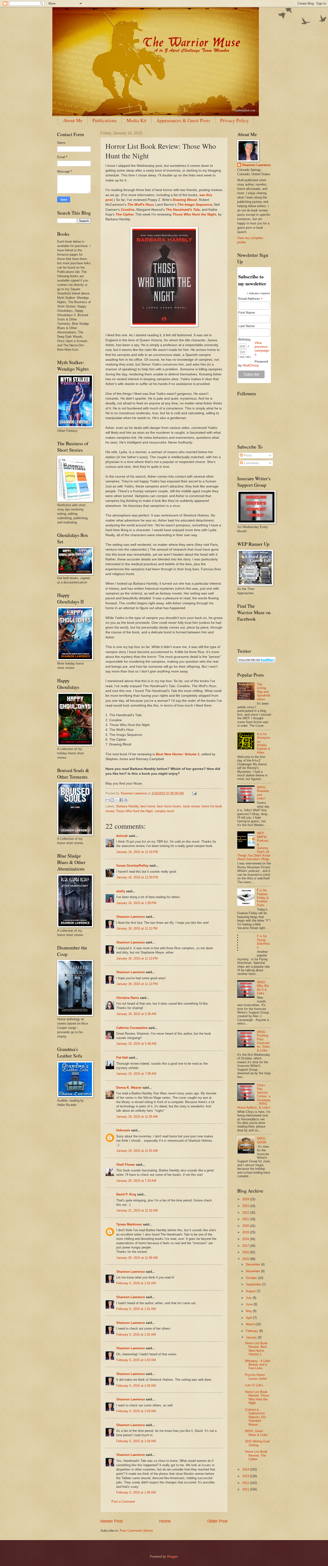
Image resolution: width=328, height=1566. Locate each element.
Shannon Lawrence (130, 916)
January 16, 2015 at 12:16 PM (137, 852)
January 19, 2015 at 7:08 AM (136, 1073)
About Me (73, 120)
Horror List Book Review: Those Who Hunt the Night (257, 1397)
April (249, 1318)
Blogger (172, 1556)
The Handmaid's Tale (183, 209)
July (249, 1298)
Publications (104, 120)
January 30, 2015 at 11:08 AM (137, 1258)
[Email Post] (194, 793)
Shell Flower (125, 1164)
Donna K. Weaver (129, 1087)
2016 (246, 1252)
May (249, 1311)
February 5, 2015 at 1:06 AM (136, 1492)
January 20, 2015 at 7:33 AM (136, 1180)
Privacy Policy (234, 120)
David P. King (126, 1194)
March (250, 1324)
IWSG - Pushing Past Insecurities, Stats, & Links (264, 1041)
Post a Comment (123, 1501)
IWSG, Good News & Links (256, 1432)
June (250, 1304)
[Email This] (107, 800)
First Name (246, 312)
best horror (147, 806)
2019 (246, 1232)
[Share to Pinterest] (125, 800)
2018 (246, 1239)
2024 (246, 1199)
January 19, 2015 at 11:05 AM (137, 1116)
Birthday (244, 339)
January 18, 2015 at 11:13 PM (137, 958)
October (252, 1278)
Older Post (217, 1521)
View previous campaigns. (262, 348)
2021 (246, 1219)
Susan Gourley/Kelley (132, 865)
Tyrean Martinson (129, 1224)
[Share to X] (116, 800)
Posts (247, 455)
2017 (246, 1246)
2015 (246, 1259)
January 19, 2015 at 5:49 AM (136, 1043)
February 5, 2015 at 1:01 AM (136, 1283)
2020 (246, 1226)
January (252, 1337)
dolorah (122, 836)
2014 (246, 1469)
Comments (251, 463)
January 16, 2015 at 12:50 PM (137, 877)
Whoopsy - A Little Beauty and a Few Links (257, 1364)
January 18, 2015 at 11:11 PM (137, 928)
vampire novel (164, 811)
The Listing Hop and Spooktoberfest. (263, 692)
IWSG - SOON (262, 1140)
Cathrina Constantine (131, 1028)
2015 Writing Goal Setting (257, 1443)
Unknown (123, 1130)
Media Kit (136, 120)
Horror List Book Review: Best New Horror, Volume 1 (256, 1348)
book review (191, 806)
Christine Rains (127, 998)
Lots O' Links (254, 1385)
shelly (120, 891)
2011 (246, 1489)
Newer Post (111, 1521)
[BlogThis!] (112, 800)
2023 (246, 1206)
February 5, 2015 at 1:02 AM (136, 1360)
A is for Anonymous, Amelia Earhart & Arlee (263, 743)
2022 (246, 1212)
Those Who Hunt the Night (194, 214)
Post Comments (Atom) (136, 1530)
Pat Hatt (122, 1057)
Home (165, 1521)
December (253, 1264)
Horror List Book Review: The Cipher (256, 1455)
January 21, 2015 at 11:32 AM (137, 1210)
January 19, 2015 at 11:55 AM (137, 1150)
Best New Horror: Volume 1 (178, 754)
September (254, 1284)
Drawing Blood (185, 200)
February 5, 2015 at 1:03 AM (136, 1385)
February (252, 1331)
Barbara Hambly (127, 806)
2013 (246, 1476)
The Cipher (124, 214)
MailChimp (251, 365)
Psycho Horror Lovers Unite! (256, 1376)
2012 (246, 1483)
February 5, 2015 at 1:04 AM (136, 1441)
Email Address (250, 298)
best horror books (169, 806)
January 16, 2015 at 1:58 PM (136, 903)
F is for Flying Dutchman (263, 941)
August (251, 1291)
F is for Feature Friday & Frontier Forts (263, 897)
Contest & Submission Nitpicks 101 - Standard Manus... (256, 1417)
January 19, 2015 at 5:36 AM (136, 1014)
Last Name (246, 326)
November (253, 1271)
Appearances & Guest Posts (183, 120)
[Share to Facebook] (121, 800)
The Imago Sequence (194, 204)
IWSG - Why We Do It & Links (263, 987)
